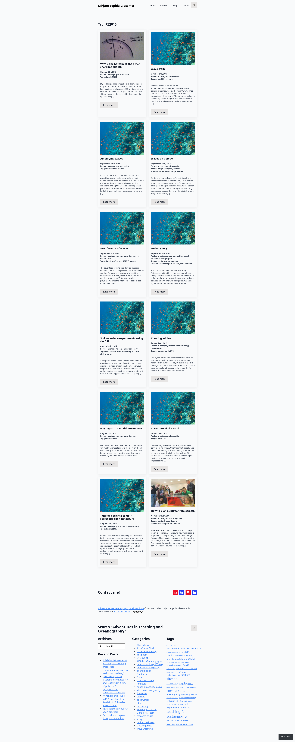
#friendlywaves (145, 645)
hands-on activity (188, 669)
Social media (178, 704)
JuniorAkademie (173, 675)
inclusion (173, 672)
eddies (164, 351)
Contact (185, 5)
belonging (189, 655)
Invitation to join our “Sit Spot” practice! (115, 710)
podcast (194, 694)
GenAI (140, 677)
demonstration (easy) (128, 256)
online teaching (185, 694)
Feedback (142, 674)
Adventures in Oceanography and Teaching (121, 608)
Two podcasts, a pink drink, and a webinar (114, 717)
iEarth (168, 672)
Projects (164, 5)
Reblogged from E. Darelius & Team (146, 711)
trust (180, 720)
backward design (169, 521)
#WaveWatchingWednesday (184, 648)
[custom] (175, 592)
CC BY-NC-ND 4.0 (123, 611)
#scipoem (142, 654)
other (140, 703)
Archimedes (115, 351)
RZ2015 (113, 77)
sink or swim (186, 263)
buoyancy (165, 261)
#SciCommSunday (146, 651)
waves (121, 168)
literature (142, 693)
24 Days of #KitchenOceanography (149, 659)
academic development (175, 652)
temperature (172, 720)
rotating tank (188, 701)
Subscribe (285, 736)
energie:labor (144, 670)
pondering (142, 706)
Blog (175, 5)
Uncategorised (175, 518)
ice (195, 668)
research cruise (145, 715)
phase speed (166, 168)
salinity (170, 704)
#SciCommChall (145, 648)
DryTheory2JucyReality (181, 662)
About (153, 5)
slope (173, 171)
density (174, 261)
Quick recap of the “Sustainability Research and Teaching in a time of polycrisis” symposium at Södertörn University (115, 684)
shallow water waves (160, 171)
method (141, 696)
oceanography (173, 694)
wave (171, 79)
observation (123, 74)
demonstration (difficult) (150, 664)
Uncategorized (144, 725)
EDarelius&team (174, 665)
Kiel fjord (185, 674)
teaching (185, 707)
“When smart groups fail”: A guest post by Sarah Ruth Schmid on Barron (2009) (114, 700)
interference (116, 261)
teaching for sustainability (177, 714)
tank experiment (145, 722)
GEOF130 (171, 668)
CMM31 (169, 659)
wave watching (145, 728)
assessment (180, 655)
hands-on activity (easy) (149, 686)
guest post (179, 669)
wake (185, 720)
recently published (172, 698)
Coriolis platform (178, 659)
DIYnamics (170, 662)
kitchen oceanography (161, 258)
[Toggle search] (194, 5)
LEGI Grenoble (190, 687)
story (139, 719)
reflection (171, 701)
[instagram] (188, 592)
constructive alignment (162, 523)
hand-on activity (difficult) (145, 682)
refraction (179, 701)
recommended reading (187, 698)
